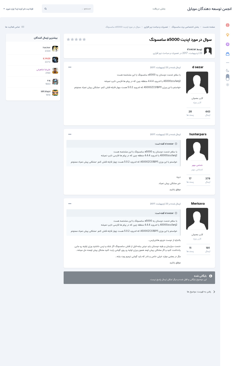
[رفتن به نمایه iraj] (55, 82)
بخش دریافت (159, 8)
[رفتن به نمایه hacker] (55, 49)
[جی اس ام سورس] (227, 35)
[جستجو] (45, 8)
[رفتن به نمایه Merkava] (197, 219)
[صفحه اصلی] (227, 25)
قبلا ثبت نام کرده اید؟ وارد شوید (19, 8)
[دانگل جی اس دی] (227, 44)
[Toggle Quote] (175, 143)
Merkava (198, 203)
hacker (46, 47)
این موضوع (58, 8)
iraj (48, 80)
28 (190, 111)
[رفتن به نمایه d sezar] (208, 51)
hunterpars (197, 134)
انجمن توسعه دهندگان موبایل (209, 8)
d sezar (191, 49)
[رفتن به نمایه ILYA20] (55, 60)
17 (190, 178)
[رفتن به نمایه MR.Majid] (55, 93)
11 (190, 247)
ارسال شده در (165, 67)
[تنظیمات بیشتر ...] (69, 67)
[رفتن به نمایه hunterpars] (197, 150)
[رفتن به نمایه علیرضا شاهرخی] (55, 71)
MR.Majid (45, 91)
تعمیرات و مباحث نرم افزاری (166, 53)
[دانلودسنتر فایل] (227, 54)
